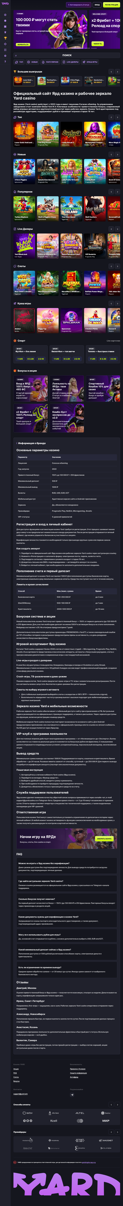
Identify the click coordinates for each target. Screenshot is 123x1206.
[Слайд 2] (61, 48)
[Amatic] (27, 1148)
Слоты (16, 1077)
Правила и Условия (77, 1069)
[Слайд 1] (54, 48)
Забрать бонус (104, 839)
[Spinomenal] (53, 1148)
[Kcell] (53, 1121)
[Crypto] (27, 1121)
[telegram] (72, 1095)
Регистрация (111, 5)
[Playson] (106, 1148)
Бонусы (16, 1081)
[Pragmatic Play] (27, 1140)
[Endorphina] (79, 1148)
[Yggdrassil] (53, 1140)
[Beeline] (106, 1113)
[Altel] (79, 1113)
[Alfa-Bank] (53, 1113)
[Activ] (27, 1113)
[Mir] (106, 1121)
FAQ (15, 1073)
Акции (16, 1069)
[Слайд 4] (74, 48)
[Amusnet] (106, 1140)
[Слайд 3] (67, 48)
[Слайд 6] (94, 48)
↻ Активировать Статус (78, 5)
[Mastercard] (79, 1121)
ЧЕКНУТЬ (22, 44)
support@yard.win (20, 1094)
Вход (97, 5)
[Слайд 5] (84, 48)
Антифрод (74, 1077)
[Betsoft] (79, 1140)
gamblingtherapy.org (89, 1162)
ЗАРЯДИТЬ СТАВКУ (102, 41)
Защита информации (78, 1073)
